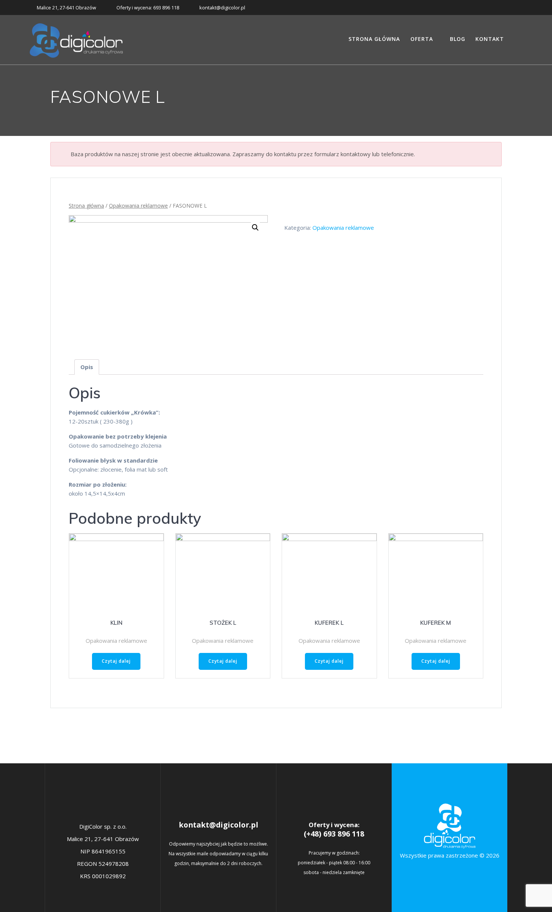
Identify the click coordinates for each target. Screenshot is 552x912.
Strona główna (374, 38)
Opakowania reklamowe (138, 205)
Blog (457, 38)
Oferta (421, 38)
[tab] (86, 367)
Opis (86, 367)
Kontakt (489, 38)
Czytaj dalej (116, 661)
